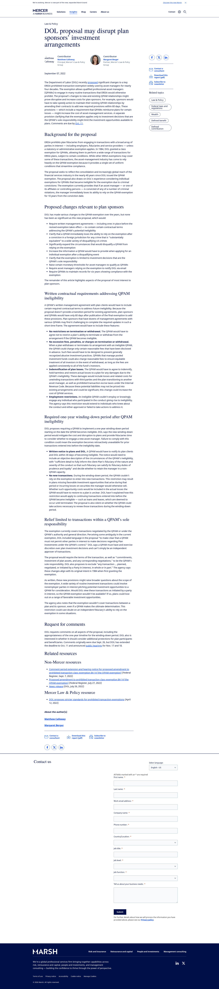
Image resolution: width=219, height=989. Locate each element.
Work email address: (123, 801)
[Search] (185, 11)
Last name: (118, 789)
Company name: (121, 813)
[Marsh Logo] (45, 952)
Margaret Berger (110, 59)
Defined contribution (157, 127)
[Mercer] (42, 12)
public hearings (94, 645)
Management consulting (175, 951)
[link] (47, 747)
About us (105, 12)
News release (56, 686)
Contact (171, 12)
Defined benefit (158, 120)
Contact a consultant (55, 737)
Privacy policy (147, 920)
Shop (83, 12)
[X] (183, 963)
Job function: (119, 872)
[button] (185, 3)
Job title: (117, 848)
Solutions (61, 12)
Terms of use (38, 976)
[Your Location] (179, 11)
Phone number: (120, 824)
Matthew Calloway (66, 59)
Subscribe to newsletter (100, 737)
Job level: (117, 860)
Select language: (156, 762)
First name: (118, 777)
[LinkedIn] (177, 963)
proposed (93, 82)
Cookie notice (76, 976)
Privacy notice (51, 976)
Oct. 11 (79, 123)
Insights (73, 12)
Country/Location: (121, 836)
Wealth (154, 114)
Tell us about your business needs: (128, 884)
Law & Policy (51, 24)
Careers (93, 12)
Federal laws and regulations (159, 107)
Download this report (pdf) (78, 737)
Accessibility (63, 976)
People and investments (148, 951)
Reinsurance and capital (122, 951)
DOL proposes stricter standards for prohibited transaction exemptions (86, 699)
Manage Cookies (90, 976)
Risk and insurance (97, 951)
